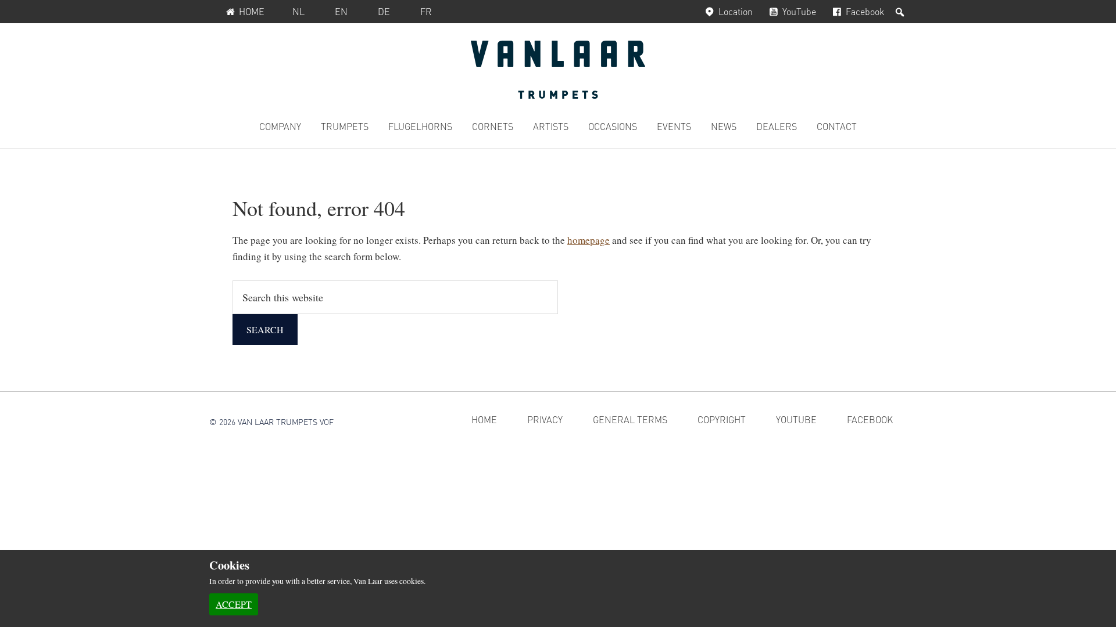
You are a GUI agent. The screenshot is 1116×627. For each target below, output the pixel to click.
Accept (234, 604)
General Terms (630, 419)
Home (251, 11)
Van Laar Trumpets (558, 70)
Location (735, 11)
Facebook (865, 11)
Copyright (722, 419)
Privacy (545, 419)
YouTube (799, 11)
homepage (588, 240)
